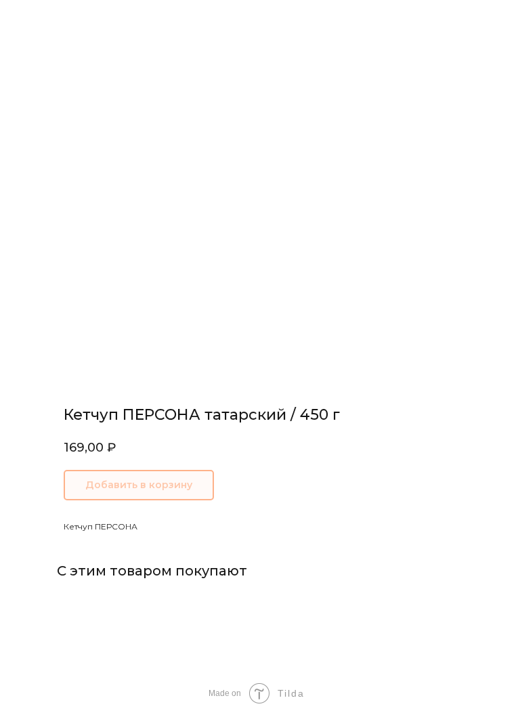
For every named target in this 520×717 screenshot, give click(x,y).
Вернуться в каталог (67, 19)
